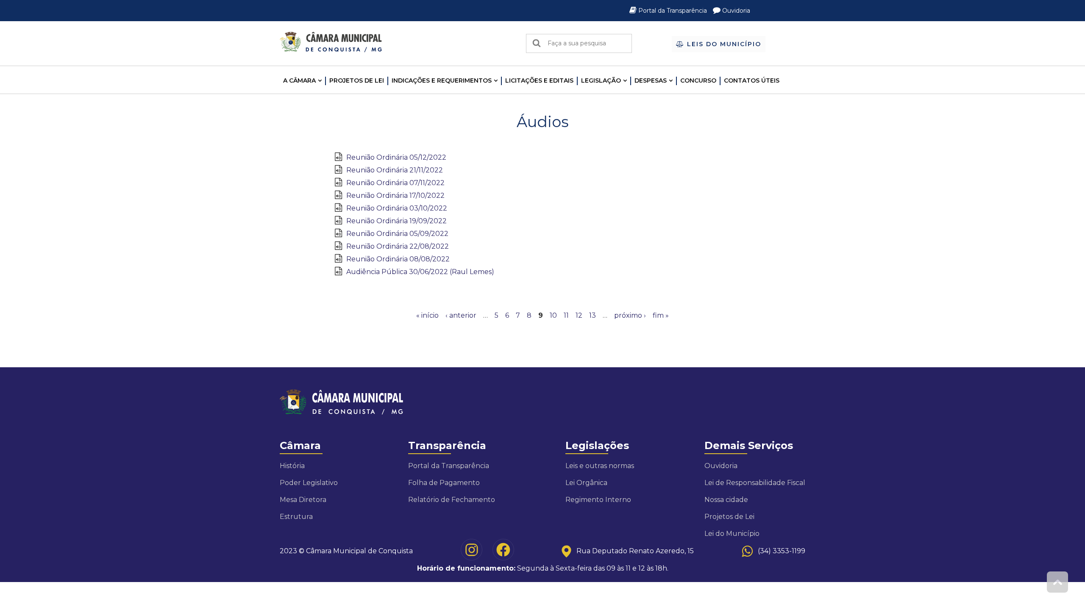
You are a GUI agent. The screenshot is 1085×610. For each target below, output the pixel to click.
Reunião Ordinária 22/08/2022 (397, 246)
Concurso (698, 80)
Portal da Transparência (673, 10)
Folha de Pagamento (444, 483)
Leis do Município (722, 44)
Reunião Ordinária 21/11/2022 (394, 170)
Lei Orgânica (586, 483)
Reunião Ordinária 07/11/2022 (395, 183)
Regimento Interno (598, 500)
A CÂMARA (299, 80)
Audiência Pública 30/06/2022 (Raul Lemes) (420, 272)
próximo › (630, 315)
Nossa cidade (726, 500)
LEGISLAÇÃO (601, 80)
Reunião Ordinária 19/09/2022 (396, 221)
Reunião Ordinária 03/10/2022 (396, 208)
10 (553, 315)
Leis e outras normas (599, 466)
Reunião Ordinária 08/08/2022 (398, 259)
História (292, 466)
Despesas (650, 80)
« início (427, 315)
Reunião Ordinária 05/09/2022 (397, 234)
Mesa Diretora (303, 500)
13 (592, 315)
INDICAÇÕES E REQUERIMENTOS (442, 80)
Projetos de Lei (356, 80)
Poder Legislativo (309, 483)
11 (566, 315)
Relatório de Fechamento (451, 500)
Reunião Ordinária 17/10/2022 (395, 195)
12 (579, 315)
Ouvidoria (735, 10)
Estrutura (296, 517)
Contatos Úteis (751, 80)
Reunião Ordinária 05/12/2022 (396, 157)
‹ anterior (460, 315)
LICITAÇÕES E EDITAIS (539, 80)
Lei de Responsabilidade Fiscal (754, 483)
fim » (661, 315)
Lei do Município (732, 534)
